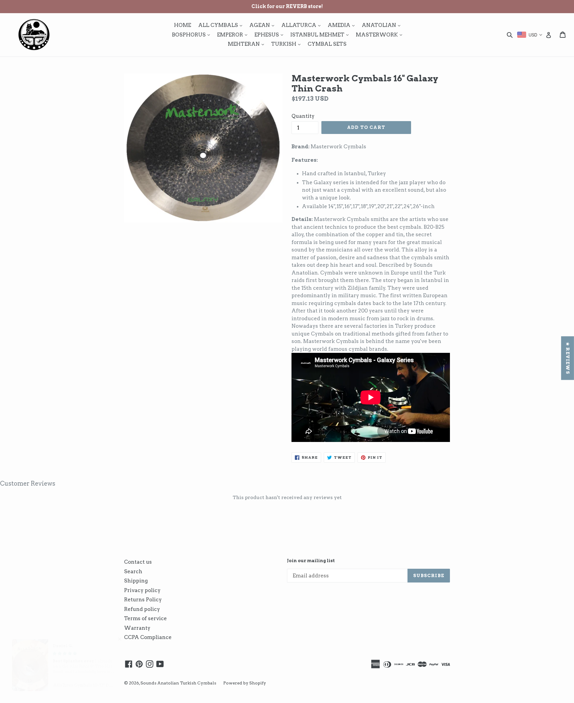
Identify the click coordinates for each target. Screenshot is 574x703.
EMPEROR (233, 34)
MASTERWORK (380, 34)
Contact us (138, 562)
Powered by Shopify (244, 683)
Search (133, 571)
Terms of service (145, 618)
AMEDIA (343, 25)
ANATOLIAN (382, 25)
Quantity (303, 116)
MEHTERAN (247, 44)
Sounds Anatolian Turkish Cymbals (178, 683)
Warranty (137, 628)
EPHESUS (270, 34)
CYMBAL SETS (327, 44)
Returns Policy (143, 600)
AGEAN (263, 25)
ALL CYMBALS (221, 25)
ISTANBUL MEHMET (321, 34)
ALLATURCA (302, 25)
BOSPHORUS (192, 34)
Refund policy (142, 609)
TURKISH (287, 44)
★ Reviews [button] (567, 358)
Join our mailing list (311, 560)
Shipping (136, 581)
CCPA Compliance (148, 637)
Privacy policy (142, 590)
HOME (182, 25)
